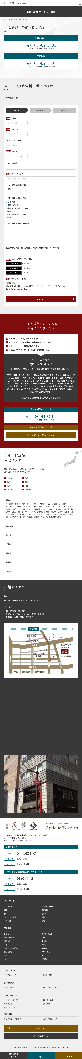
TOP (5, 19)
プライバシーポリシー (19, 1047)
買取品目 (7, 928)
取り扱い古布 (9, 900)
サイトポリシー (36, 1047)
